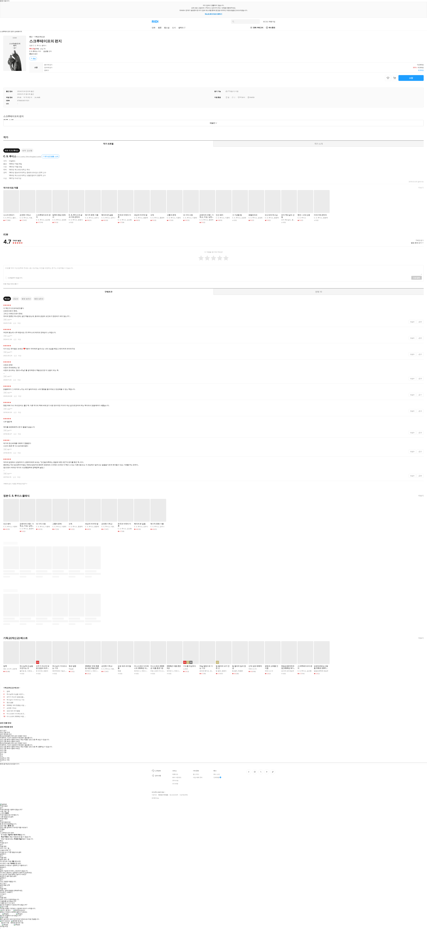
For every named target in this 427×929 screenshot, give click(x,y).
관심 (34, 58)
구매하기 (9, 892)
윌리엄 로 (23, 671)
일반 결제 (13, 876)
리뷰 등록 (416, 278)
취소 (1, 754)
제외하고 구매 (4, 758)
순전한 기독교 (25, 215)
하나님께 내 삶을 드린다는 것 (26, 667)
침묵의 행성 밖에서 (59, 216)
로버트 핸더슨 (204, 671)
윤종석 (80, 220)
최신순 (7, 299)
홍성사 (31, 54)
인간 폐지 (219, 215)
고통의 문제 (171, 215)
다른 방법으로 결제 (6, 817)
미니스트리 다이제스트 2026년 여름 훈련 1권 (141, 667)
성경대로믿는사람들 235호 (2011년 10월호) (321, 667)
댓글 (412, 322)
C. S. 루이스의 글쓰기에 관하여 (75, 216)
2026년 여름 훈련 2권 (174, 667)
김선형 (45, 51)
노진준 (185, 669)
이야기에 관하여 (320, 215)
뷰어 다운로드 (176, 777)
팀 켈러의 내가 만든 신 (222, 667)
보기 (1, 883)
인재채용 (216, 777)
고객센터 (158, 771)
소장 (411, 78)
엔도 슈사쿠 (7, 669)
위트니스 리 (97, 671)
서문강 (29, 671)
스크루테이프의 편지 (43, 216)
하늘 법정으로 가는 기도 (206, 667)
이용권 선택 (4, 850)
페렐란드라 (253, 215)
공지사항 (158, 775)
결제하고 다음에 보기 (20, 865)
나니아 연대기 (8, 215)
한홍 (119, 671)
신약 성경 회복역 (255, 666)
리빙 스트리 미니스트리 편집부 (161, 671)
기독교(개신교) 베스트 (11, 688)
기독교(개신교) (39, 37)
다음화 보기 (4, 903)
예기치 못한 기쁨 (91, 215)
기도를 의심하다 (189, 666)
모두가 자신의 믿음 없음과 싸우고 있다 (42, 667)
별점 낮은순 (38, 299)
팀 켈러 (218, 671)
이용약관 (154, 795)
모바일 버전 (4, 926)
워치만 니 (88, 671)
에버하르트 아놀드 (58, 671)
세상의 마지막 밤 (140, 215)
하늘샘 (71, 669)
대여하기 (3, 892)
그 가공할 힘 (237, 215)
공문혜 (14, 669)
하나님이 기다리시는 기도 (59, 667)
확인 (1, 841)
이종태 (31, 218)
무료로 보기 (4, 852)
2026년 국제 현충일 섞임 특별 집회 (92, 667)
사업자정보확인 (183, 795)
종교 (30, 37)
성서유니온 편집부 (287, 671)
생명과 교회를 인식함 (271, 667)
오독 (152, 215)
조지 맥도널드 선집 (287, 216)
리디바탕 (175, 783)
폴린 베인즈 (17, 218)
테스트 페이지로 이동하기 (213, 14)
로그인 (269, 21)
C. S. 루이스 (33, 51)
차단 (19, 323)
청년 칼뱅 (72, 666)
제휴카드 (175, 774)
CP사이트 (175, 780)
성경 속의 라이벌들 (124, 667)
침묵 (5, 666)
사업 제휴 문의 (197, 777)
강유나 (96, 218)
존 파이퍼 (39, 671)
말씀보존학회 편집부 (321, 671)
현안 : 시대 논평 (304, 215)
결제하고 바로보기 (6, 865)
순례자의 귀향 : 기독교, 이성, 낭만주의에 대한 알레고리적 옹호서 (206, 216)
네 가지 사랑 (188, 215)
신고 (14, 323)
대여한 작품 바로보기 (20, 827)
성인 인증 (3, 750)
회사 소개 (217, 774)
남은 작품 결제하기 (6, 827)
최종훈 (240, 671)
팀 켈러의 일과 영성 (239, 667)
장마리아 (213, 671)
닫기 (4, 883)
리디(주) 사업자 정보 (158, 792)
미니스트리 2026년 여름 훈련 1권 (157, 667)
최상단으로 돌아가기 (12, 764)
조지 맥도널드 (286, 220)
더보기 (421, 188)
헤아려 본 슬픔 (107, 215)
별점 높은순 (26, 299)
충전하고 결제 (4, 876)
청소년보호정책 (174, 795)
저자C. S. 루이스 (12, 150)
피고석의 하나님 (271, 215)
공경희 (64, 220)
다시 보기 (11, 903)
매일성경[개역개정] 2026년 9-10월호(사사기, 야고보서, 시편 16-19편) (288, 667)
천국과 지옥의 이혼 (124, 216)
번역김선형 (27, 150)
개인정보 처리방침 (163, 795)
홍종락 (145, 218)
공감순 (15, 299)
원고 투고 (196, 774)
